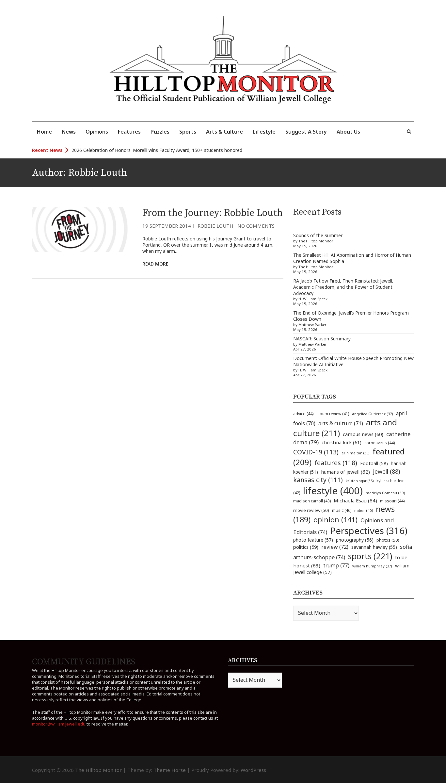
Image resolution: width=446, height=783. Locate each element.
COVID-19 (316, 452)
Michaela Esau (355, 500)
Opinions (97, 131)
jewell (386, 471)
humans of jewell (345, 471)
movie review (311, 510)
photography (355, 540)
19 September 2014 (166, 225)
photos (387, 540)
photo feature (313, 540)
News (69, 131)
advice (303, 413)
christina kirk (341, 442)
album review (332, 413)
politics (305, 547)
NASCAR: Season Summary (322, 338)
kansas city (318, 479)
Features (129, 131)
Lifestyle (264, 131)
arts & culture (340, 423)
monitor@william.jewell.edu (59, 724)
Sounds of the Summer (317, 235)
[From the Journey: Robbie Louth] (82, 229)
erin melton (356, 452)
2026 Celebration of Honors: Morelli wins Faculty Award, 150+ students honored (157, 150)
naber (363, 510)
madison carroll (312, 501)
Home (44, 131)
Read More (155, 264)
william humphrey (372, 565)
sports (370, 556)
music (341, 510)
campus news (363, 434)
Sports (187, 131)
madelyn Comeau (385, 492)
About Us (348, 131)
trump (336, 565)
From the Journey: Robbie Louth (212, 213)
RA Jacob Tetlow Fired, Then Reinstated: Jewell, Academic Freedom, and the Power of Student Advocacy (343, 287)
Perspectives (368, 531)
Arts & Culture (224, 131)
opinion (335, 519)
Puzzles (160, 131)
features (335, 462)
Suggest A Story (306, 131)
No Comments (256, 225)
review (334, 546)
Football (374, 463)
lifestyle (333, 490)
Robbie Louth (215, 225)
